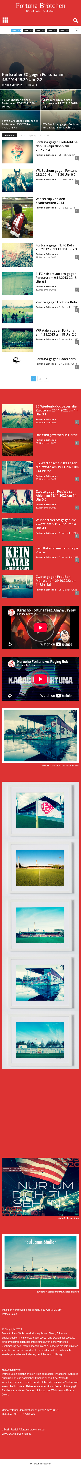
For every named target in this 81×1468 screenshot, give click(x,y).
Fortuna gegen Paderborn (56, 359)
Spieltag (32, 135)
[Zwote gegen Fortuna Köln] (17, 312)
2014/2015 (28, 30)
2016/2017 (52, 30)
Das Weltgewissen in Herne (57, 435)
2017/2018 (64, 30)
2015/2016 (40, 30)
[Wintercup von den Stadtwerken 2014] (17, 217)
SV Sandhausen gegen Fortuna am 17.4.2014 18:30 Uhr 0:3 (18, 103)
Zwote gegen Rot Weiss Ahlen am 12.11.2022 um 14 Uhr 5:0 (56, 495)
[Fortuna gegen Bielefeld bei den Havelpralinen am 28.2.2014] (17, 151)
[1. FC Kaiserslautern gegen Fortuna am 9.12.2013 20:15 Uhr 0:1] (17, 283)
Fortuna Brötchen (12, 84)
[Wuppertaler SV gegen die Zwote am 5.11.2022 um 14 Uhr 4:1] (17, 529)
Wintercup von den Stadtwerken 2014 (50, 201)
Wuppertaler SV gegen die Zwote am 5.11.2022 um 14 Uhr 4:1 (56, 524)
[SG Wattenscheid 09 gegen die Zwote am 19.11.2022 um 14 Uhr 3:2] (17, 472)
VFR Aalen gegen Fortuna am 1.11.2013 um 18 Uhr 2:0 (56, 332)
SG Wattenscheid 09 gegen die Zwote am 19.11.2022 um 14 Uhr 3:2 (57, 467)
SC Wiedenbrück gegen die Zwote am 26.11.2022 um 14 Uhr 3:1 (56, 410)
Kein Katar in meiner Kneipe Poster (57, 550)
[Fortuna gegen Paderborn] (17, 360)
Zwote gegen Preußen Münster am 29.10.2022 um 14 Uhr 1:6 (56, 581)
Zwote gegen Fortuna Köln (56, 302)
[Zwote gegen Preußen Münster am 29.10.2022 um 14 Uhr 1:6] (17, 586)
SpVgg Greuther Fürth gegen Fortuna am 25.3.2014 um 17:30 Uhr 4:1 (20, 124)
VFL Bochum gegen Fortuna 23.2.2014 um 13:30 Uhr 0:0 (56, 172)
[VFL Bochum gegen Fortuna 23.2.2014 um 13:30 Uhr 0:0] (17, 180)
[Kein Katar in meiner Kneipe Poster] (17, 558)
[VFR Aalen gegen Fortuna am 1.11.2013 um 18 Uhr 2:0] (17, 340)
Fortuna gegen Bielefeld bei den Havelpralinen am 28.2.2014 (57, 146)
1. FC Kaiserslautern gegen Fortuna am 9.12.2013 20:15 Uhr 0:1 (56, 278)
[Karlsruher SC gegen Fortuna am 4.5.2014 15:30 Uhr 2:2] (40, 61)
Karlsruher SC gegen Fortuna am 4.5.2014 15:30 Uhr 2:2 (33, 77)
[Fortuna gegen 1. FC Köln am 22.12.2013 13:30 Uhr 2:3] (17, 255)
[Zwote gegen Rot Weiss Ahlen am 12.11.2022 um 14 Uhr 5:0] (17, 501)
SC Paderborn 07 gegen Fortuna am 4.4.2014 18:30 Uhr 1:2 (60, 103)
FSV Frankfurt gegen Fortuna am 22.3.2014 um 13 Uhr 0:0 (60, 125)
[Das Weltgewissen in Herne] (17, 444)
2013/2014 (16, 30)
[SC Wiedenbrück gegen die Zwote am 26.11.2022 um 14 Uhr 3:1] (17, 416)
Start (23, 135)
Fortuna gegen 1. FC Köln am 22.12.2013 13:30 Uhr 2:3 (56, 247)
